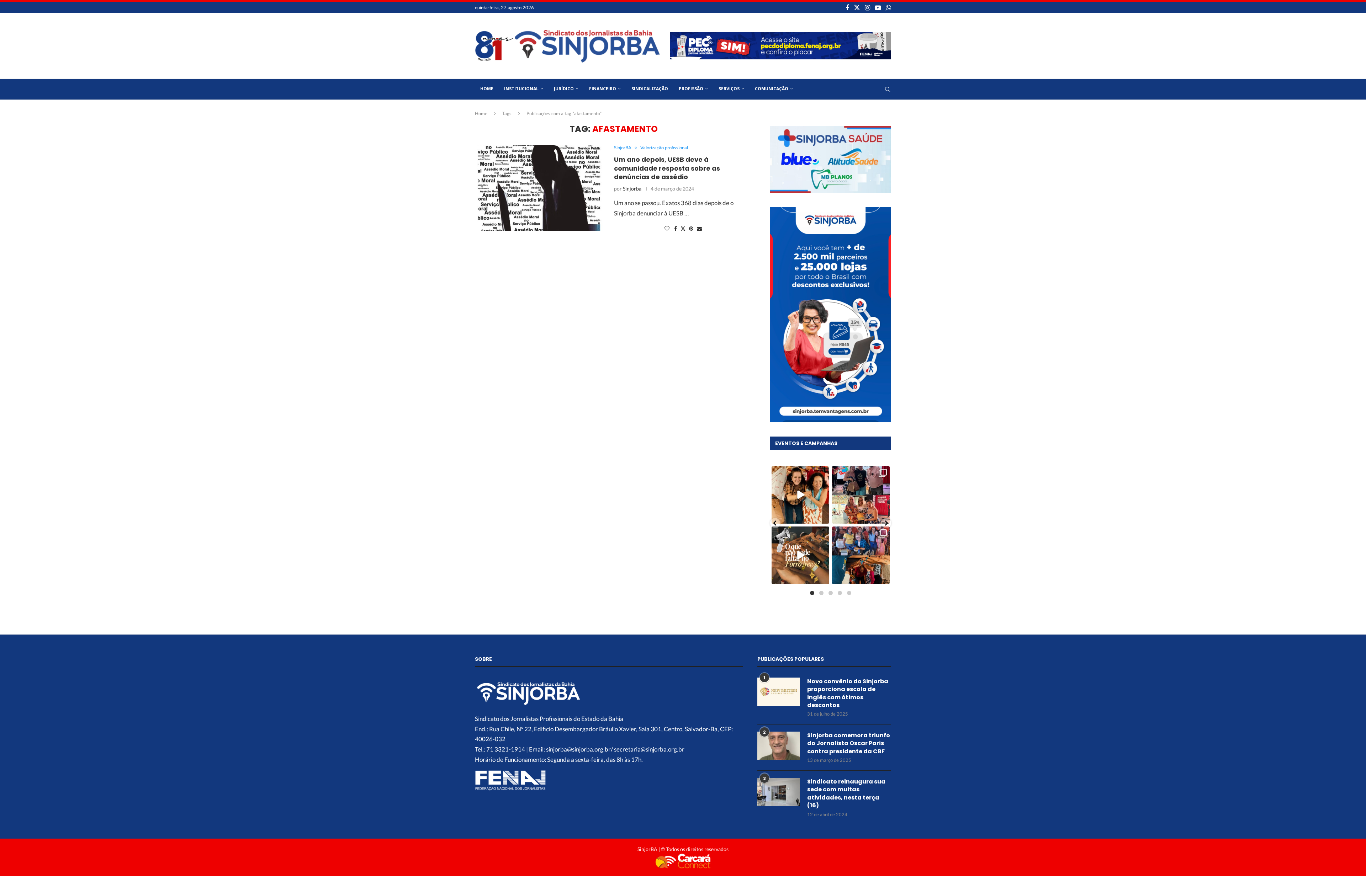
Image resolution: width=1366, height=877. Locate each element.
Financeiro (602, 89)
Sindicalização (649, 89)
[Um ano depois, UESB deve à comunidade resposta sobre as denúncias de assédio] (539, 187)
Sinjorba (632, 189)
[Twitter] (857, 7)
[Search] (887, 89)
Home (486, 89)
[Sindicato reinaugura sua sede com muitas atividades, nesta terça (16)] (778, 792)
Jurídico (564, 89)
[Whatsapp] (888, 7)
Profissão (691, 89)
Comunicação (771, 89)
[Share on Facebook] (675, 228)
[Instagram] (867, 7)
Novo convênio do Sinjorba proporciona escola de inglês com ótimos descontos (847, 693)
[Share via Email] (699, 228)
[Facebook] (847, 7)
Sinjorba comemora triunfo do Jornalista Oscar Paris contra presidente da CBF (848, 743)
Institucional (521, 89)
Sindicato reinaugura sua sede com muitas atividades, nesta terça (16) (846, 793)
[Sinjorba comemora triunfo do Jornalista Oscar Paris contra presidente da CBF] (778, 746)
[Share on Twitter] (683, 228)
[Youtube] (878, 7)
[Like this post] (667, 228)
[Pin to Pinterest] (691, 228)
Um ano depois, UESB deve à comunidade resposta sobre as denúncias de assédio (667, 168)
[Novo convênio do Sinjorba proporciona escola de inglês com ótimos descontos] (778, 692)
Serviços (729, 89)
